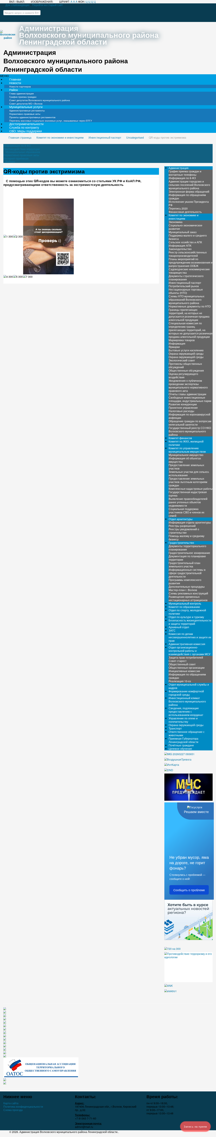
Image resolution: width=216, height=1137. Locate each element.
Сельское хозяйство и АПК (185, 242)
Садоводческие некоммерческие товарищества (189, 271)
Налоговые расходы (181, 411)
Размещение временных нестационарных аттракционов (188, 598)
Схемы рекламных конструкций (188, 593)
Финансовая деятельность (185, 212)
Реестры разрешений (182, 526)
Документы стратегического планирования (186, 277)
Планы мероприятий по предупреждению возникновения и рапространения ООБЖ (190, 262)
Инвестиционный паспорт (185, 283)
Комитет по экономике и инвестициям (183, 216)
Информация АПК (180, 245)
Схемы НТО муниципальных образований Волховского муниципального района (186, 299)
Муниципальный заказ (182, 232)
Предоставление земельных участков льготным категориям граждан (188, 482)
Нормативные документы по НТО (190, 306)
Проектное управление (183, 408)
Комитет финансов (180, 438)
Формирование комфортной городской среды (186, 693)
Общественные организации (187, 668)
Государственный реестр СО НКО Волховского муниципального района (190, 431)
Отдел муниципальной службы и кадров (189, 686)
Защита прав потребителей (186, 657)
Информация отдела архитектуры (190, 522)
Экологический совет (182, 360)
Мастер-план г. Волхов (183, 590)
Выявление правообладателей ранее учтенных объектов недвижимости (188, 502)
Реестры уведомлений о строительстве (184, 530)
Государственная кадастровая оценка (188, 493)
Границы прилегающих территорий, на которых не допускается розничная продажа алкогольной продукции (189, 315)
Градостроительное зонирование (189, 553)
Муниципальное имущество (186, 455)
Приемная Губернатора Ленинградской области (183, 740)
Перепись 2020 (178, 208)
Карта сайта (10, 1103)
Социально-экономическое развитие (185, 227)
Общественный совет (182, 664)
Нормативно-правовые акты (21, 155)
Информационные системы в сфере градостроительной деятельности (187, 573)
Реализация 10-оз (180, 681)
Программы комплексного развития (185, 581)
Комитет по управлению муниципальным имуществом (187, 449)
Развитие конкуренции (183, 404)
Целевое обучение (180, 749)
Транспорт (175, 728)
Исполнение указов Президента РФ (189, 203)
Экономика (175, 222)
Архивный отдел (179, 627)
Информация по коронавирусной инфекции (189, 416)
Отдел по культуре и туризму (186, 617)
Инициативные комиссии (184, 671)
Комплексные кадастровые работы (191, 489)
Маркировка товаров (182, 340)
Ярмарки (174, 347)
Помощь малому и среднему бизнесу (186, 537)
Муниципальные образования (22, 152)
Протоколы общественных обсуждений (185, 365)
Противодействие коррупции (21, 149)
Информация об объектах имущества (185, 460)
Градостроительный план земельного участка (184, 564)
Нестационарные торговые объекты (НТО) (186, 291)
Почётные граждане (181, 745)
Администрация (178, 168)
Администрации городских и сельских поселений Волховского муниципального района (189, 184)
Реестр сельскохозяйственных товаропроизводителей (188, 254)
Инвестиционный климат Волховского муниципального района (187, 701)
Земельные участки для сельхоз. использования (189, 473)
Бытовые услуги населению (186, 350)
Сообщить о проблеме (189, 890)
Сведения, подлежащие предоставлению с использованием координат (186, 711)
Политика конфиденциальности (23, 1106)
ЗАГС (172, 630)
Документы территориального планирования (187, 547)
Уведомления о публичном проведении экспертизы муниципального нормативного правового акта (188, 386)
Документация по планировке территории (187, 557)
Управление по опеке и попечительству (183, 720)
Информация (177, 343)
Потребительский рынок (184, 286)
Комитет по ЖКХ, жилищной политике (186, 443)
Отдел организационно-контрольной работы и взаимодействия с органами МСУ (189, 650)
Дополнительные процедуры (187, 587)
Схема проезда (13, 1110)
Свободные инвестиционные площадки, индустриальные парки (190, 399)
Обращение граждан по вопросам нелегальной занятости (190, 422)
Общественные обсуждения (186, 370)
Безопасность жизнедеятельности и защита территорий (190, 622)
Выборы (10, 161)
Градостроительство (181, 543)
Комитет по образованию (184, 607)
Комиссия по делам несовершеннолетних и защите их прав (190, 637)
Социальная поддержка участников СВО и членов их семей (186, 512)
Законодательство (180, 249)
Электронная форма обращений (189, 191)
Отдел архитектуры (181, 519)
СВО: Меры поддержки (25, 131)
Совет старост (177, 661)
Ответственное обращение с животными (187, 733)
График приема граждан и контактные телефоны (185, 173)
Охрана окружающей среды (186, 354)
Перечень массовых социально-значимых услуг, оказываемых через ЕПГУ (50, 120)
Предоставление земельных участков (186, 466)
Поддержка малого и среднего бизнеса (188, 237)
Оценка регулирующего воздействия (183, 375)
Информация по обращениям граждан (187, 196)
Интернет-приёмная (16, 158)
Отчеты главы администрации (187, 394)
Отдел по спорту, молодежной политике (187, 612)
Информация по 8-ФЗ (17, 145)
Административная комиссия (187, 644)
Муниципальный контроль (185, 603)
